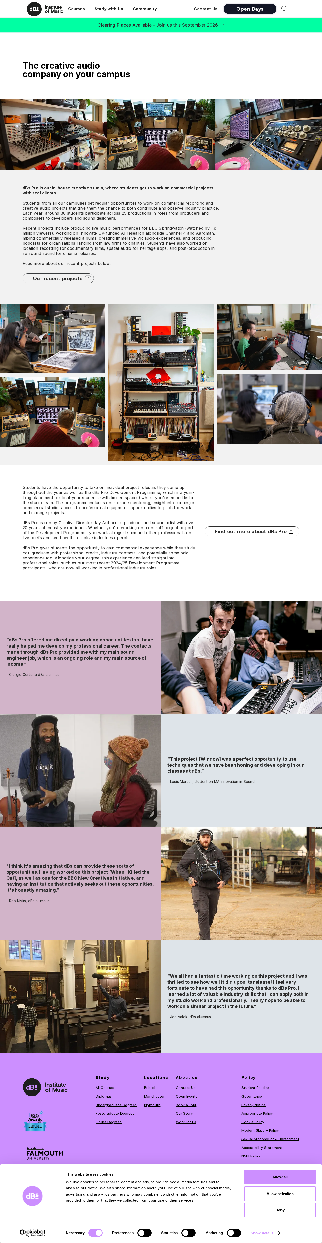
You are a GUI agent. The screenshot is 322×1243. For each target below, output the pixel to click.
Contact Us (205, 8)
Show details (262, 1233)
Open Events (186, 1096)
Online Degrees (109, 1122)
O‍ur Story (184, 1113)
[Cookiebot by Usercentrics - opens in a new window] (33, 1233)
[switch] (144, 1233)
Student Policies (255, 1088)
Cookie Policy (253, 1122)
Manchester (154, 1096)
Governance (252, 1096)
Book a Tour (186, 1105)
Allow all (280, 1177)
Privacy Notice (254, 1105)
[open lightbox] (52, 340)
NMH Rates (251, 1156)
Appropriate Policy (257, 1113)
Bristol (149, 1088)
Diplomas (104, 1096)
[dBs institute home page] (45, 1087)
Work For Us (186, 1122)
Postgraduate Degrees (115, 1113)
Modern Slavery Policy (260, 1130)
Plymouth (152, 1105)
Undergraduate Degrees (116, 1105)
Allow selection (280, 1193)
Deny (280, 1210)
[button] (77, 9)
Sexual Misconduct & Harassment (270, 1139)
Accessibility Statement (262, 1148)
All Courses (105, 1088)
